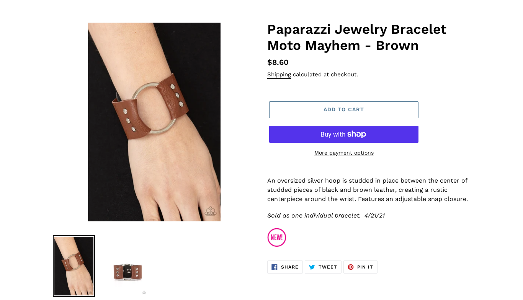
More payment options (344, 153)
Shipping (279, 74)
